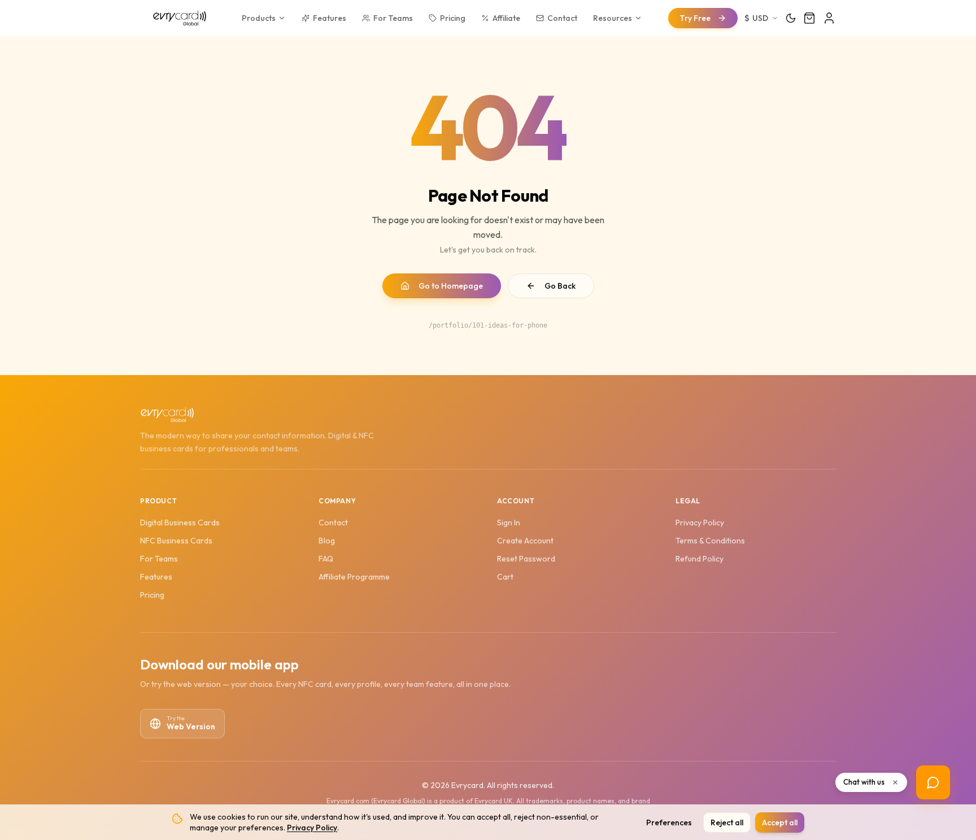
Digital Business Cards (180, 522)
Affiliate (506, 18)
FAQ (326, 559)
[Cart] (809, 18)
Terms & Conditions (710, 541)
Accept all (780, 822)
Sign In (508, 522)
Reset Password (526, 559)
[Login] (829, 18)
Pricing (452, 18)
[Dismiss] (895, 782)
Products (259, 18)
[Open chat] (933, 782)
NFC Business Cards (176, 541)
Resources (612, 18)
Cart (505, 577)
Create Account (525, 541)
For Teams (393, 18)
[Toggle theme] (790, 18)
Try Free (695, 18)
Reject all (727, 822)
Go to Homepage (451, 286)
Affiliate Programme (354, 577)
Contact (562, 18)
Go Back (560, 286)
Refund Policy (700, 559)
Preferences (669, 822)
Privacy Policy (312, 827)
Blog (327, 541)
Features (329, 18)
